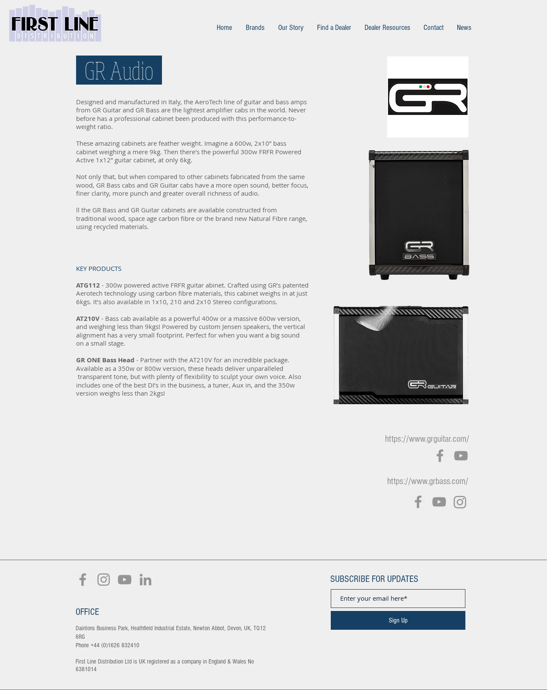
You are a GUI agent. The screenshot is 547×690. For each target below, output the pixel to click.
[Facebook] (440, 455)
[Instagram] (460, 501)
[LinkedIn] (145, 579)
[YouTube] (461, 455)
